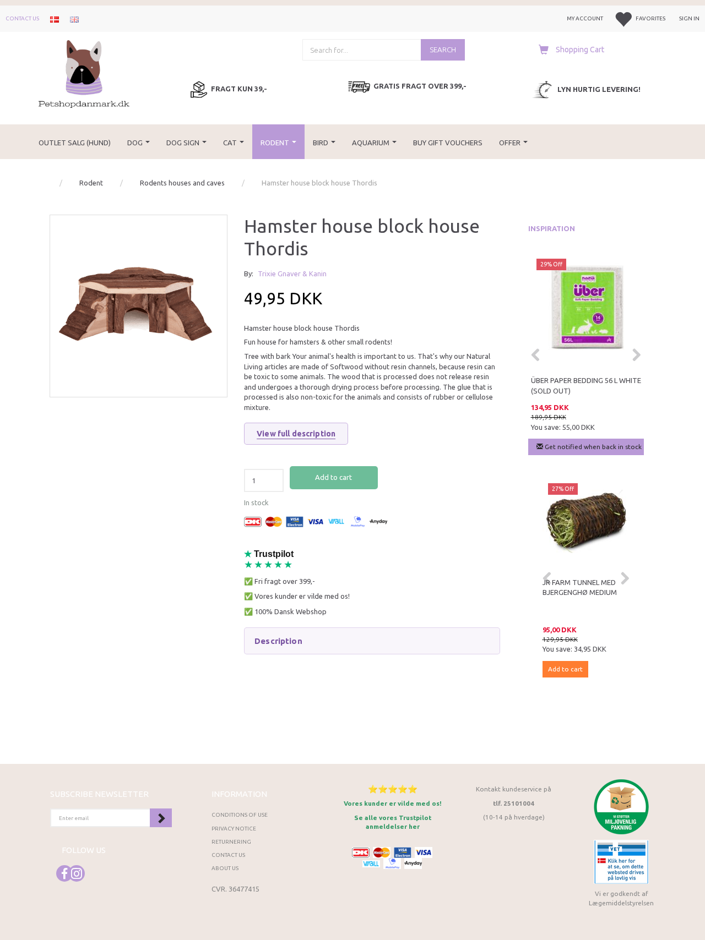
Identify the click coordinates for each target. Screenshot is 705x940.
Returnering (231, 842)
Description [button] (278, 641)
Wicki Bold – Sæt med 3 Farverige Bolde (576, 385)
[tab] (372, 641)
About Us (225, 868)
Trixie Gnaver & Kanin (292, 273)
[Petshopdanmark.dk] (84, 73)
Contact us (22, 18)
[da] (54, 19)
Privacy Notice (234, 829)
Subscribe (161, 817)
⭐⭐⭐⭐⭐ (392, 789)
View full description (296, 433)
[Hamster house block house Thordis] (138, 303)
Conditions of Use (240, 815)
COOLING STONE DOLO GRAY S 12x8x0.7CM (589, 587)
